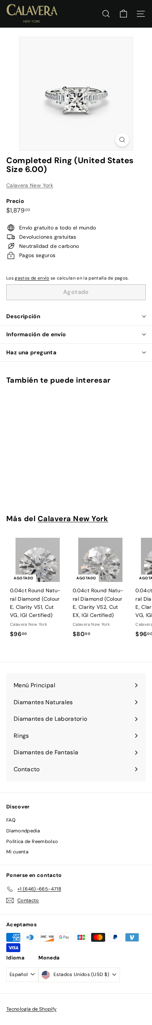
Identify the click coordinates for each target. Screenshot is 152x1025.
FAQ (10, 820)
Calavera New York (29, 185)
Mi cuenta (17, 852)
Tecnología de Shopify (31, 1009)
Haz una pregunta (31, 352)
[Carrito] (123, 14)
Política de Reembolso (32, 841)
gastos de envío (32, 278)
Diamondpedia (23, 831)
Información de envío (36, 334)
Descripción (23, 316)
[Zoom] (122, 140)
